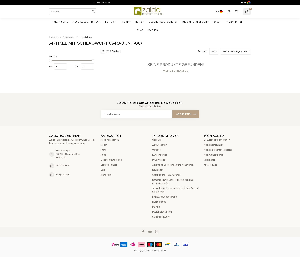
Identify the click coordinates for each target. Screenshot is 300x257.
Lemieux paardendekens (164, 197)
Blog (140, 30)
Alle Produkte (210, 165)
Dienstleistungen (194, 22)
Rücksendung (159, 202)
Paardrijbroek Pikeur (162, 212)
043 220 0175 (63, 165)
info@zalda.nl (62, 174)
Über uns (157, 140)
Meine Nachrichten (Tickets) (218, 150)
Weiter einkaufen (175, 71)
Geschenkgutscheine (163, 22)
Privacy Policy (159, 160)
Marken (153, 30)
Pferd (125, 22)
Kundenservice (159, 155)
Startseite (60, 22)
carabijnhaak (86, 37)
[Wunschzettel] (236, 11)
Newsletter (157, 170)
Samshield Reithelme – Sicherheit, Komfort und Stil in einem (175, 190)
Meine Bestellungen (213, 145)
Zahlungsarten (159, 145)
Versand (156, 150)
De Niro (156, 207)
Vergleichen (209, 160)
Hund (138, 22)
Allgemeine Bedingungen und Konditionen (173, 165)
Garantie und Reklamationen (166, 175)
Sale (217, 22)
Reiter (109, 22)
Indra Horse (234, 22)
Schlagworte (69, 37)
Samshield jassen (161, 217)
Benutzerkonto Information (217, 140)
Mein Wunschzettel (213, 155)
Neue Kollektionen (86, 22)
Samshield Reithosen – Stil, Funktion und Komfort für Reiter (172, 182)
